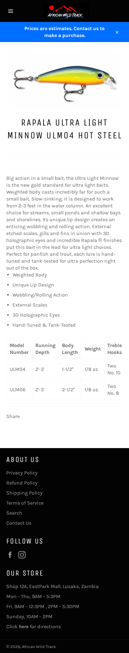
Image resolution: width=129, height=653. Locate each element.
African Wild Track (39, 646)
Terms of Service (25, 503)
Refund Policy (22, 483)
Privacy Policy (22, 473)
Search (14, 513)
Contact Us (18, 523)
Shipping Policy (24, 493)
